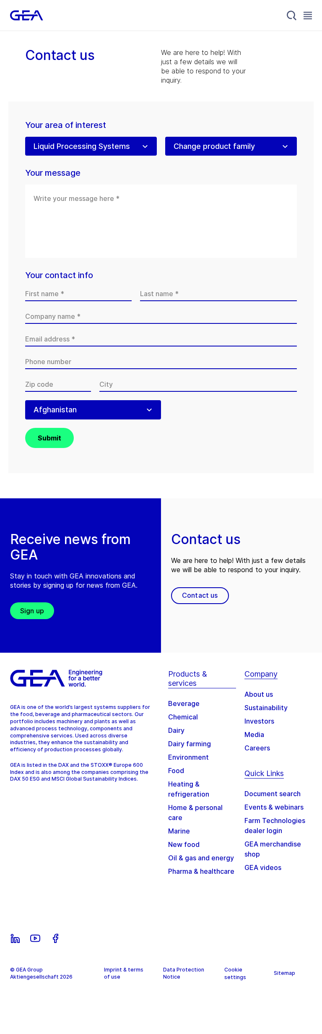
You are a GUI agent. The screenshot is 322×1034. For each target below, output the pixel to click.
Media (254, 734)
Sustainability (266, 707)
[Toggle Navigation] (308, 15)
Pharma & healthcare (201, 871)
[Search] (292, 15)
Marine (179, 831)
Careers (257, 748)
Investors (259, 721)
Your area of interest (65, 125)
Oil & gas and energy (201, 858)
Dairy (176, 730)
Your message (52, 173)
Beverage (184, 703)
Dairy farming (189, 744)
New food (184, 844)
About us (258, 694)
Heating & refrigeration (188, 789)
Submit (49, 438)
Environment (188, 757)
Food (176, 770)
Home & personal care (195, 812)
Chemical (183, 717)
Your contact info (59, 275)
